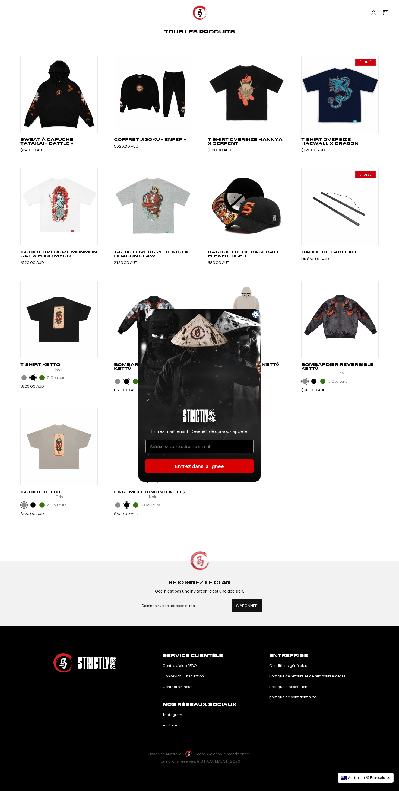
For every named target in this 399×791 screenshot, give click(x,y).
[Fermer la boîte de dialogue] (255, 314)
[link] (199, 416)
